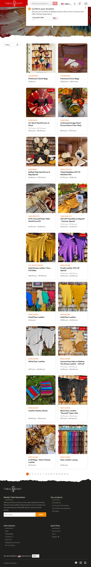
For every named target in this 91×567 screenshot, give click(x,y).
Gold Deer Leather (68, 317)
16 (67, 474)
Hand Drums (32, 120)
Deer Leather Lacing (68, 460)
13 (59, 474)
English (54, 537)
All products (56, 502)
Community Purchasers (60, 505)
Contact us (9, 537)
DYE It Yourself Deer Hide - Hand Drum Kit (39, 220)
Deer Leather (65, 265)
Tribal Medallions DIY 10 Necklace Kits (70, 173)
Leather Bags (33, 76)
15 (65, 474)
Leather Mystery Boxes (38, 410)
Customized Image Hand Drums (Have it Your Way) (70, 124)
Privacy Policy (10, 545)
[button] (85, 7)
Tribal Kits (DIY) (66, 169)
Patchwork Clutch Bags (38, 78)
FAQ (6, 531)
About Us (8, 539)
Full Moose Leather (35, 265)
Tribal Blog (9, 534)
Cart (53, 534)
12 (57, 474)
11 (54, 474)
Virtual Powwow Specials (61, 508)
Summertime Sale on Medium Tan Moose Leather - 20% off (72, 362)
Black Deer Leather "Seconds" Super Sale (69, 411)
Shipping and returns (12, 542)
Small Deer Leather (36, 317)
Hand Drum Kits (34, 216)
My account (56, 531)
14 (62, 474)
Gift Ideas (55, 511)
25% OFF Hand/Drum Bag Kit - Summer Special (72, 220)
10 (51, 474)
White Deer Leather (36, 361)
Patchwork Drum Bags (69, 78)
